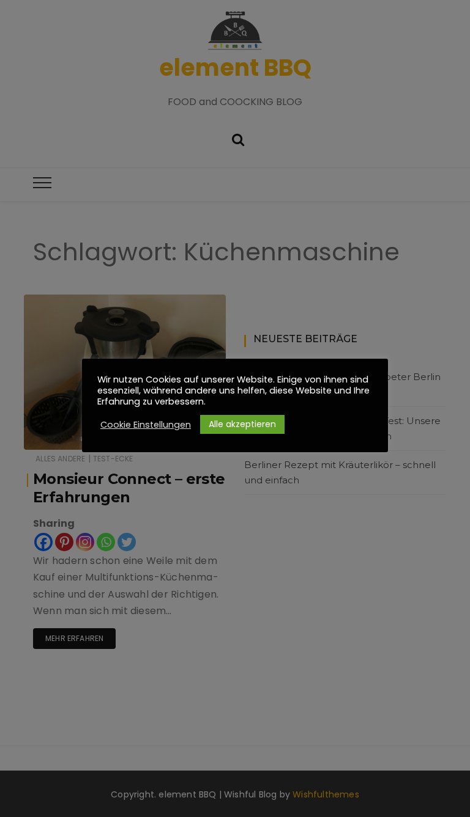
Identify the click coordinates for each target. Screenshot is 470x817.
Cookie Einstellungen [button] (145, 424)
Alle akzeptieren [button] (242, 424)
